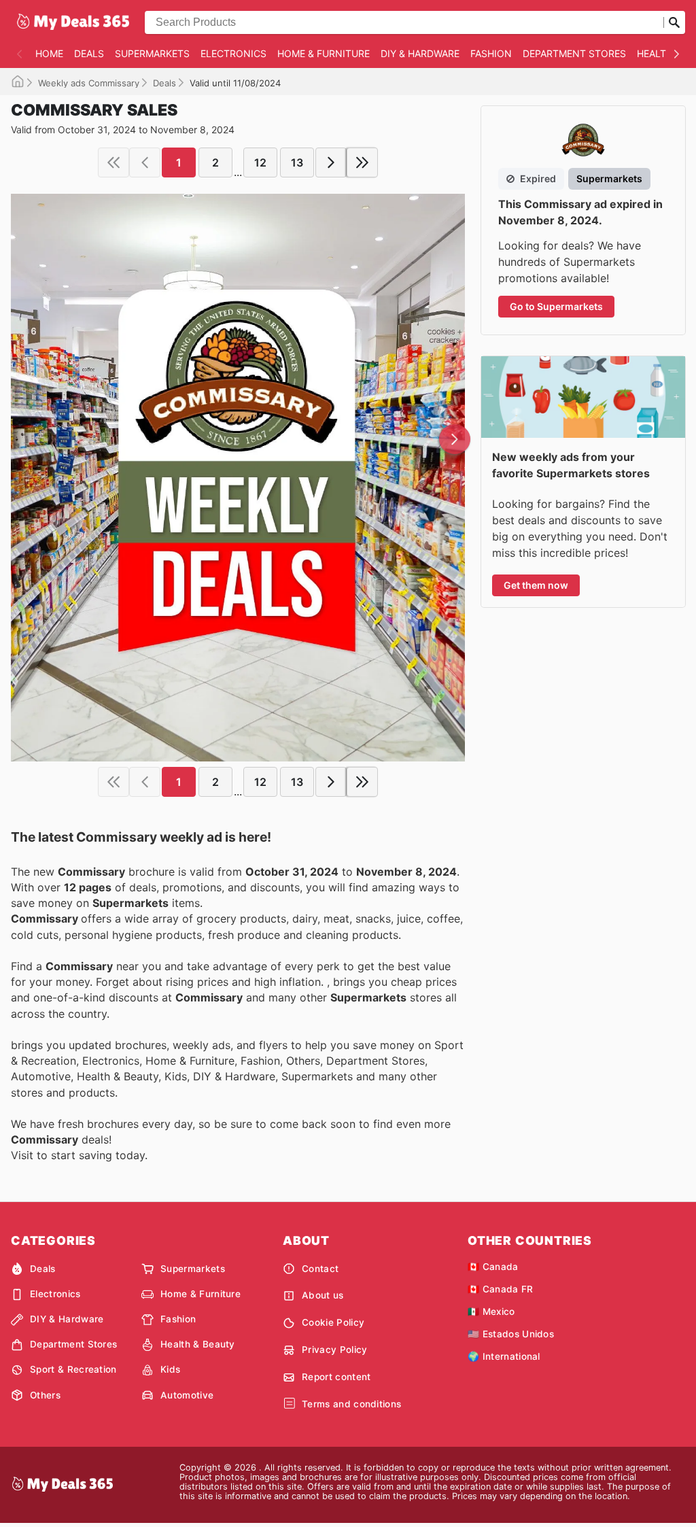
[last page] (362, 162)
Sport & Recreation (73, 1369)
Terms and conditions (351, 1404)
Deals (89, 53)
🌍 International (504, 1356)
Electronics (233, 53)
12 (260, 162)
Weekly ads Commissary (88, 83)
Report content (336, 1376)
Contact (320, 1268)
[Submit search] (674, 22)
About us (323, 1295)
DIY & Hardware (420, 53)
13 (297, 162)
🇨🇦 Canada (493, 1266)
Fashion (491, 53)
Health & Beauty (197, 1344)
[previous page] (144, 162)
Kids (170, 1369)
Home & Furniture (323, 53)
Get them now (536, 585)
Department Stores (574, 53)
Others (45, 1395)
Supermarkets (152, 53)
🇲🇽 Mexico (491, 1311)
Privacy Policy (334, 1349)
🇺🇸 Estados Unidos (511, 1333)
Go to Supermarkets (556, 306)
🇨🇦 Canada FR (501, 1289)
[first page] (113, 162)
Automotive (186, 1395)
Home (49, 53)
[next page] (331, 162)
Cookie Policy (333, 1322)
